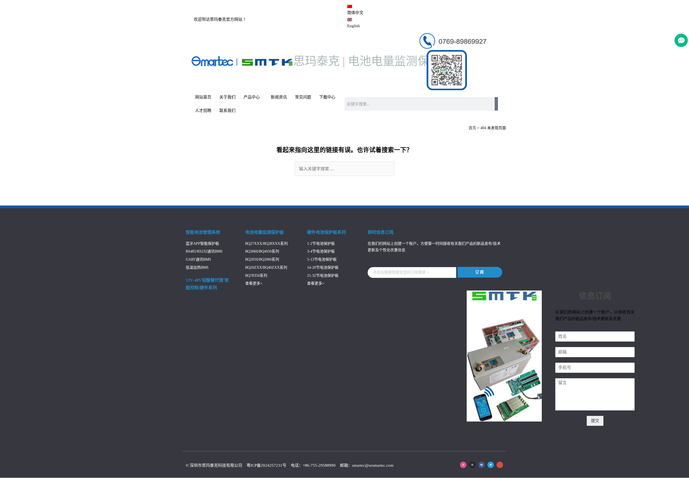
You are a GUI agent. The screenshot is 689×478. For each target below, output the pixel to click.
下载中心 (327, 97)
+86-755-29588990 (319, 465)
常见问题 (303, 97)
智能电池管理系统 (203, 232)
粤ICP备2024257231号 (267, 465)
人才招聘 (203, 110)
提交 (595, 421)
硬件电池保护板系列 (326, 232)
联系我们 (227, 110)
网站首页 (203, 97)
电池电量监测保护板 (264, 232)
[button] (412, 272)
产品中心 (252, 97)
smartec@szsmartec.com (372, 465)
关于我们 (227, 97)
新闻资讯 (279, 97)
